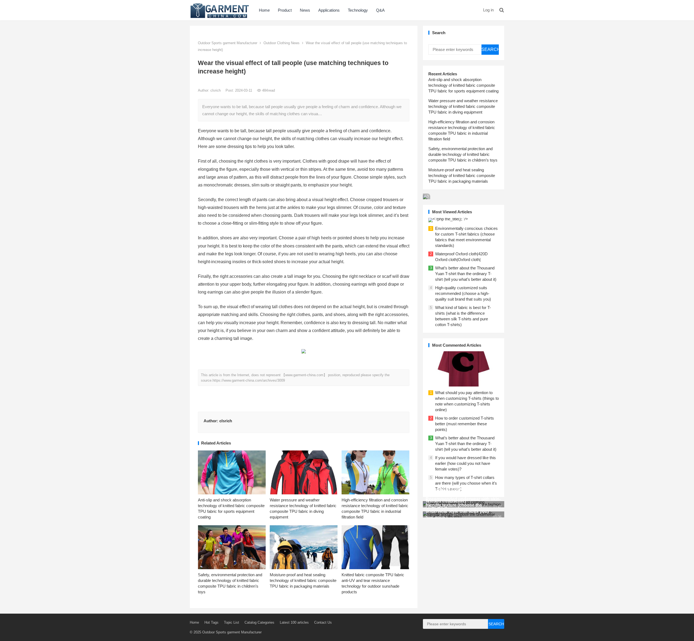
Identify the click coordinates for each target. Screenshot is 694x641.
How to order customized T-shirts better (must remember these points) (464, 424)
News (305, 10)
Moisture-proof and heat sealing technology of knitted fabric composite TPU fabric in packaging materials (303, 580)
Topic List (231, 622)
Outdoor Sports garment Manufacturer (227, 43)
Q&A (380, 10)
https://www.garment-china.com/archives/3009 (249, 380)
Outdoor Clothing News (282, 43)
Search (490, 49)
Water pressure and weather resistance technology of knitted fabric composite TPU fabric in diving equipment (463, 106)
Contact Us (323, 622)
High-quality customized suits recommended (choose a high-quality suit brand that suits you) (463, 293)
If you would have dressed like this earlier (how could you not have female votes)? (465, 463)
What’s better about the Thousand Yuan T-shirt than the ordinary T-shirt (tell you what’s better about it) (465, 274)
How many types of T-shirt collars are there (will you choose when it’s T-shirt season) (466, 483)
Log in (488, 10)
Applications (329, 10)
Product (285, 10)
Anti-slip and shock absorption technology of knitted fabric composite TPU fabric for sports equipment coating (463, 85)
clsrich (216, 90)
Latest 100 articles (294, 622)
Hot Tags (211, 622)
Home (264, 10)
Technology (358, 10)
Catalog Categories (259, 622)
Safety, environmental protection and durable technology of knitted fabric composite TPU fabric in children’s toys (462, 154)
